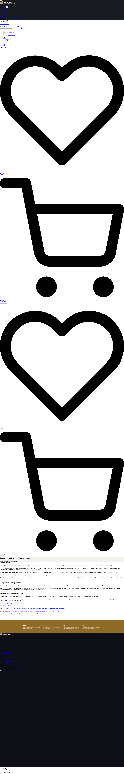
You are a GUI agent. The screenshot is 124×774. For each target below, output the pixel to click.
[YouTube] (3, 666)
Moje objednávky (6, 642)
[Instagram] (2, 666)
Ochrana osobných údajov (8, 651)
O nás (4, 44)
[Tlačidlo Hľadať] (21, 28)
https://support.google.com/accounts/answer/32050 (14, 603)
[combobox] (6, 29)
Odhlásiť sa (5, 645)
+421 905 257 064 (12, 32)
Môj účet (4, 640)
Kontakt (4, 45)
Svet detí (7, 39)
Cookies (4, 654)
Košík (4, 641)
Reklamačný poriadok (7, 653)
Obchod (4, 38)
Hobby (6, 41)
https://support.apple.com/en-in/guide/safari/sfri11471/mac (14, 605)
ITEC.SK (20, 668)
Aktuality (4, 43)
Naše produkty (6, 649)
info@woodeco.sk (11, 35)
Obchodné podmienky (7, 652)
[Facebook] (1, 666)
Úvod (4, 37)
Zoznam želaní (6, 644)
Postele (6, 40)
